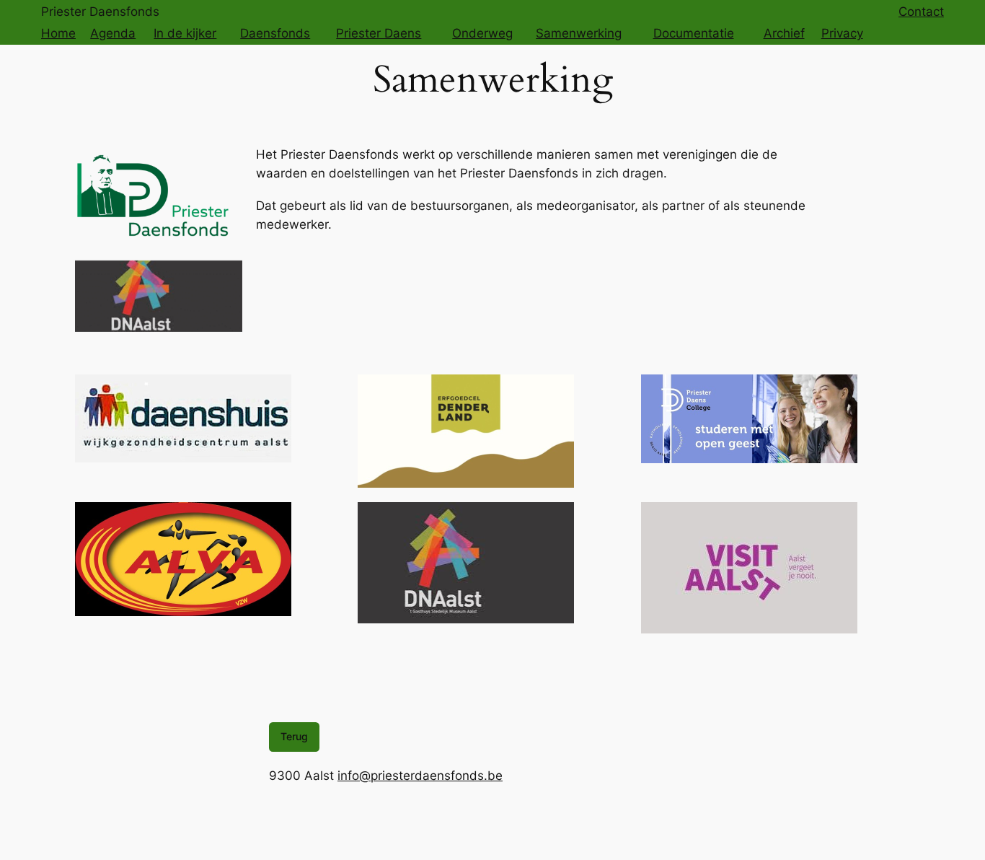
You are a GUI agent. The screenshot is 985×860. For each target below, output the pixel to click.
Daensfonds (275, 33)
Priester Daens (378, 33)
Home (58, 33)
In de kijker (185, 33)
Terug (294, 736)
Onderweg (482, 33)
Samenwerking (579, 33)
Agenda (113, 33)
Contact (921, 11)
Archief (784, 33)
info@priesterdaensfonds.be (420, 775)
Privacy (842, 33)
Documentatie (693, 33)
